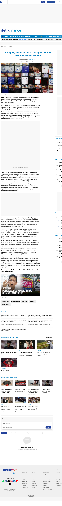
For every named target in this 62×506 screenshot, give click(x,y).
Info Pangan (40, 39)
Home (6, 36)
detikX (33, 479)
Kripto (46, 36)
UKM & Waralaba (49, 39)
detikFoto (34, 483)
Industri (41, 36)
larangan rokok (6, 301)
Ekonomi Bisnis (14, 36)
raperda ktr (25, 301)
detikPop (34, 487)
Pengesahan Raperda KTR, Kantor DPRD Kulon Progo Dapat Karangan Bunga (40, 316)
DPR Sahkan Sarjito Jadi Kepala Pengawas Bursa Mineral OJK (33, 408)
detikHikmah (34, 485)
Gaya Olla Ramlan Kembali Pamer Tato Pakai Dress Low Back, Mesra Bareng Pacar (26, 354)
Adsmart (15, 39)
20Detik (33, 481)
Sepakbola (24, 483)
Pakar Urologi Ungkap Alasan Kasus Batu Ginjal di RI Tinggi (6, 391)
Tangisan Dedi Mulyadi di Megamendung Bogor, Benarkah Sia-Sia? (45, 354)
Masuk (58, 2)
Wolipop (33, 477)
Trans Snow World (47, 481)
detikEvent (45, 477)
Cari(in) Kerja (22, 39)
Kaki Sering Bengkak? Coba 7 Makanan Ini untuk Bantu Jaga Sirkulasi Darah (33, 392)
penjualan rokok (6, 304)
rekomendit (45, 492)
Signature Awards (46, 479)
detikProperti (25, 487)
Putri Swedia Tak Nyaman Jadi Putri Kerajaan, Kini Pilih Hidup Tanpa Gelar (5, 409)
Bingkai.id (45, 485)
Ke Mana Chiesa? (5, 370)
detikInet (24, 477)
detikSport (24, 481)
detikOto (24, 485)
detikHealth (34, 476)
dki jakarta (32, 301)
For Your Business (7, 39)
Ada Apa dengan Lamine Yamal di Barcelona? (8, 353)
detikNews (24, 472)
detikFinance (4, 46)
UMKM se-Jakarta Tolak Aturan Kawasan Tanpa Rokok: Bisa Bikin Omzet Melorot (40, 320)
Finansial (21, 36)
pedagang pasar (15, 301)
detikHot (24, 479)
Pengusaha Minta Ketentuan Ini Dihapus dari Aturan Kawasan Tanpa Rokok (39, 325)
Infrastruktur (28, 36)
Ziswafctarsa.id (46, 487)
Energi (35, 36)
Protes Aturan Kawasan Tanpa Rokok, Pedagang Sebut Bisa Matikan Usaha (13, 320)
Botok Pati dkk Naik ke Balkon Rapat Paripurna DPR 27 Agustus (20, 409)
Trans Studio (45, 483)
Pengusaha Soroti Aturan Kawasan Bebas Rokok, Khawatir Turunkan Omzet (13, 316)
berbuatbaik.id (46, 472)
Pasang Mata (45, 474)
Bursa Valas (58, 39)
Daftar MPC (51, 2)
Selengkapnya (49, 337)
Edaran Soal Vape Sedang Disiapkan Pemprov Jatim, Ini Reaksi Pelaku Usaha (12, 325)
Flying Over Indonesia (47, 489)
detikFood (34, 474)
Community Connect (47, 494)
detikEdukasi (25, 474)
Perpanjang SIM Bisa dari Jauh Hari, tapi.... (20, 390)
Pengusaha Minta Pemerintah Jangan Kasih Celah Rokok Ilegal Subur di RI (13, 330)
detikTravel (34, 472)
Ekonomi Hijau (31, 39)
